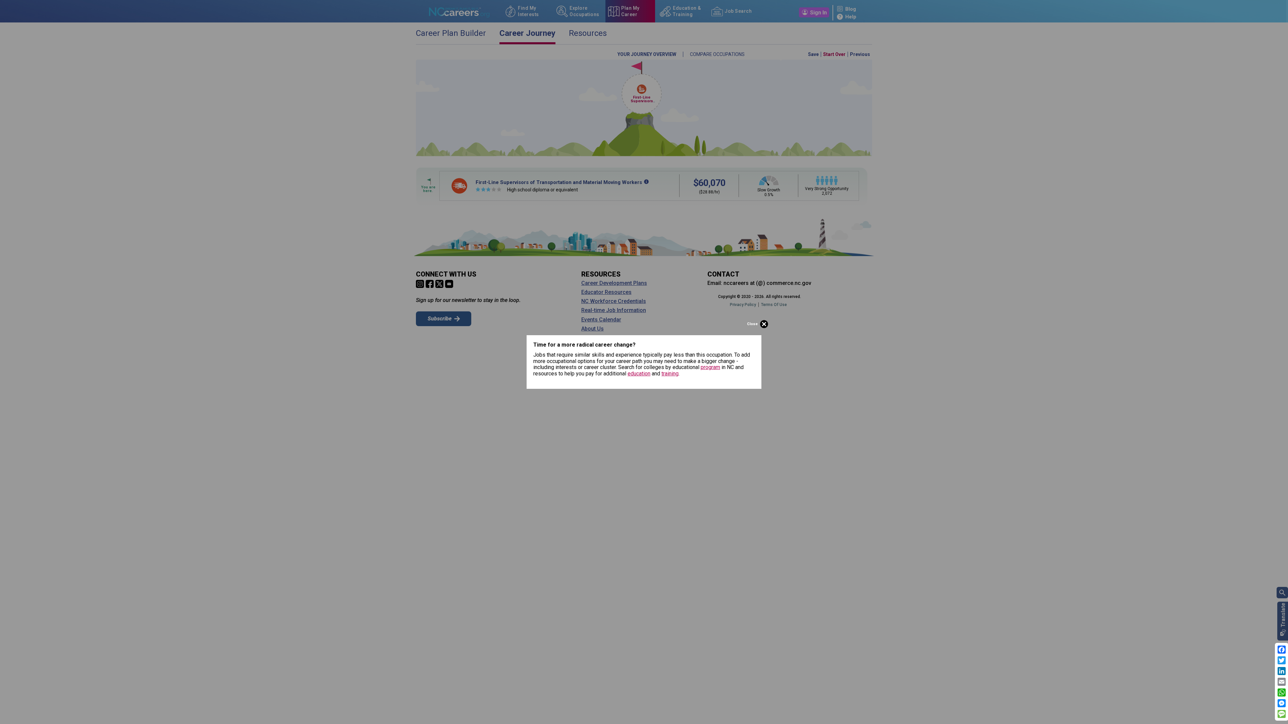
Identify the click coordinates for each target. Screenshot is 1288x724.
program (710, 367)
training (670, 373)
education (639, 373)
